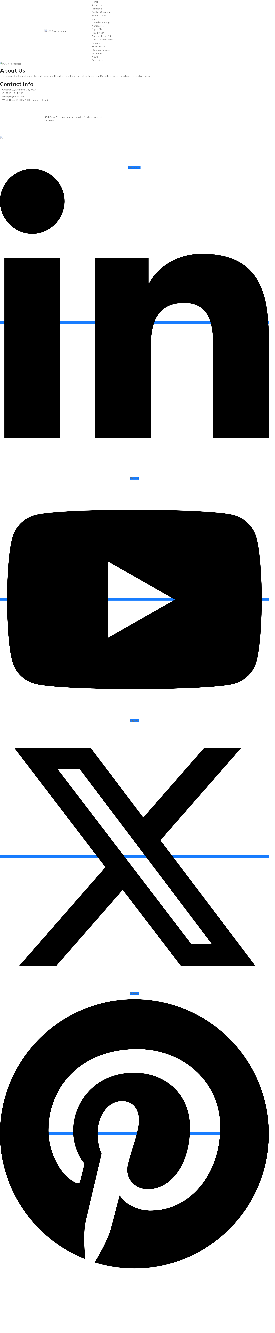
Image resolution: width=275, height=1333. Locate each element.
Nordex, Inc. (98, 25)
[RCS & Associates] (55, 31)
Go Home (49, 120)
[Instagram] (1, 110)
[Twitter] (1, 106)
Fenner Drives (99, 15)
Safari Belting (99, 46)
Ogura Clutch (98, 29)
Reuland (96, 43)
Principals (97, 8)
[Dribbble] (1, 113)
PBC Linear (98, 32)
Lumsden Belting (101, 22)
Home (95, 1)
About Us (97, 5)
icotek (95, 18)
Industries (97, 53)
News (95, 56)
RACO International (102, 39)
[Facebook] (1, 103)
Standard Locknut (101, 49)
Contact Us (98, 60)
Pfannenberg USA (101, 36)
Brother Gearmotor (101, 12)
